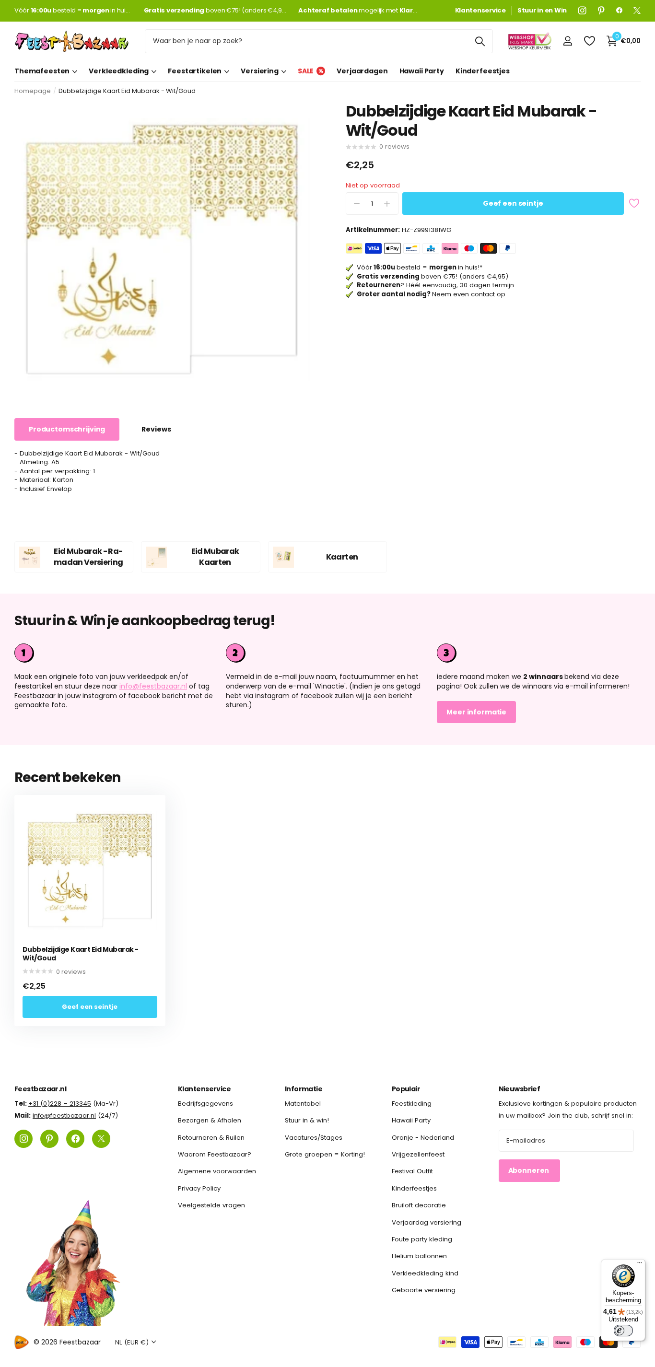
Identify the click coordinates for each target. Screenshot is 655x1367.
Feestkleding (412, 1103)
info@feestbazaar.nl (153, 686)
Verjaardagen (362, 71)
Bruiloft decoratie (419, 1205)
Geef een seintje (513, 204)
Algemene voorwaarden (217, 1171)
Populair (406, 1089)
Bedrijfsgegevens (205, 1103)
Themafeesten (42, 71)
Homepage (32, 90)
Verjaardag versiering (426, 1222)
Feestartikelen (195, 71)
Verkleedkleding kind (425, 1272)
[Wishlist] (589, 41)
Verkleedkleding (119, 71)
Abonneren (529, 1170)
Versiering (260, 71)
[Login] (567, 41)
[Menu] (639, 1265)
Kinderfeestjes (483, 71)
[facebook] (619, 10)
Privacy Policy (199, 1188)
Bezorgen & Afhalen (209, 1120)
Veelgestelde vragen (211, 1205)
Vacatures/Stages (313, 1137)
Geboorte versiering (424, 1290)
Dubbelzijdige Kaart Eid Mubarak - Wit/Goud (81, 954)
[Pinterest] (601, 10)
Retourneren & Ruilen (211, 1137)
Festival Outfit (412, 1171)
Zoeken (480, 41)
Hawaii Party (421, 71)
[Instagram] (582, 10)
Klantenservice (204, 1089)
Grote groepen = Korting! (325, 1154)
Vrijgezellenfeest (418, 1154)
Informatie (303, 1089)
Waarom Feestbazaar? (214, 1154)
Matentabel (303, 1103)
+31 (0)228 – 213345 (59, 1103)
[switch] (623, 1330)
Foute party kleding (422, 1239)
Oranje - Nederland (423, 1137)
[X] (637, 10)
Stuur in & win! (307, 1120)
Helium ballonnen (419, 1256)
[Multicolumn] (539, 653)
